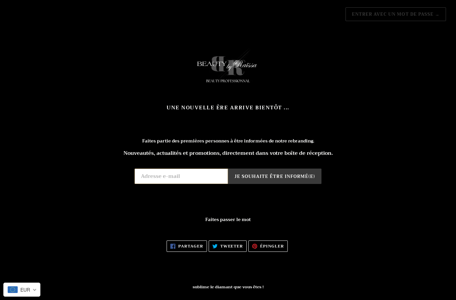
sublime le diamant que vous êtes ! (228, 287)
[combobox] (21, 290)
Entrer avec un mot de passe (396, 14)
